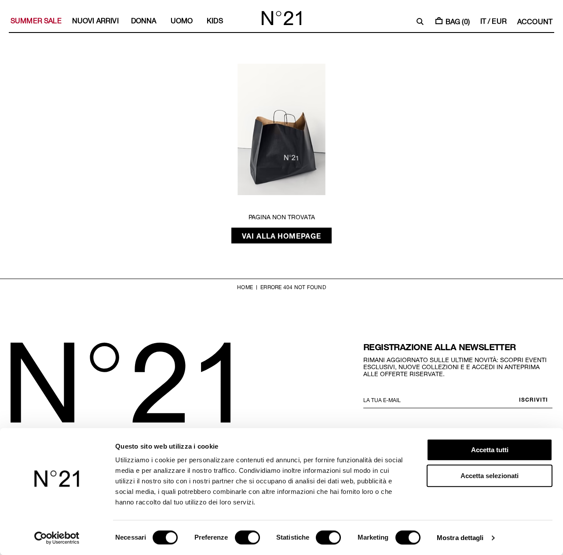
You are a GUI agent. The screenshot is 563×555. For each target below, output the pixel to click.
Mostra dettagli (460, 537)
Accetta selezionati (490, 475)
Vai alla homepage (282, 235)
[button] (420, 22)
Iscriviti (533, 399)
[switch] (247, 537)
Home (245, 286)
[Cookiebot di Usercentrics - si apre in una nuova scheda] (56, 537)
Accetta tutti (489, 449)
